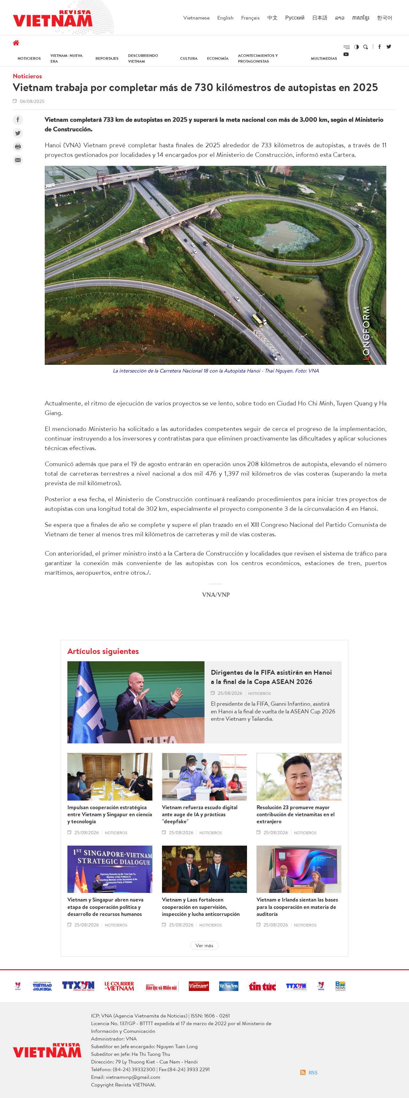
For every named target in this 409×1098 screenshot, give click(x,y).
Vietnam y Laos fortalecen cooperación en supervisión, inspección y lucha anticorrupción (201, 906)
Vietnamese (196, 17)
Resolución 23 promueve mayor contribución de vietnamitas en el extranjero (296, 814)
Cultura (188, 58)
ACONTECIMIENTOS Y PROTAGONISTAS (258, 58)
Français (250, 17)
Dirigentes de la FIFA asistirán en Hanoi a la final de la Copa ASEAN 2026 (271, 677)
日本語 (320, 17)
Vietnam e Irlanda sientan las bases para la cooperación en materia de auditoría (297, 906)
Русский (295, 17)
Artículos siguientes (103, 651)
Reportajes (107, 58)
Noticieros (29, 58)
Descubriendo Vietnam (143, 58)
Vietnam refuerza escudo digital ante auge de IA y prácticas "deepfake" (199, 814)
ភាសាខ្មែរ (360, 17)
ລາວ (339, 17)
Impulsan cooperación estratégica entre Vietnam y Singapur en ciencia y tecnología (109, 814)
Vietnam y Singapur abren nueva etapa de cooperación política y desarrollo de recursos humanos (105, 906)
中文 (272, 17)
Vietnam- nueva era (66, 58)
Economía (217, 58)
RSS (313, 1072)
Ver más (204, 945)
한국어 (384, 17)
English (225, 17)
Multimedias (324, 58)
